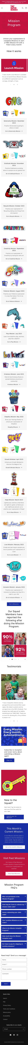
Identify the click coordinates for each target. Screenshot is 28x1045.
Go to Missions (14, 604)
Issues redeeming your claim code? (11, 913)
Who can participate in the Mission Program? (11, 898)
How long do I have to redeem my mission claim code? (13, 906)
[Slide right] (17, 84)
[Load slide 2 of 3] (14, 659)
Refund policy (7, 1012)
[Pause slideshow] (25, 659)
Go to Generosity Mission (12, 131)
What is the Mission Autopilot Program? (12, 929)
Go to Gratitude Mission (13, 173)
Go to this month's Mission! (14, 847)
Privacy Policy (7, 1005)
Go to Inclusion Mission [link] (13, 597)
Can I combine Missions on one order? (12, 921)
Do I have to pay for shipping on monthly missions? (12, 945)
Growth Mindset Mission (13, 467)
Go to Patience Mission (13, 301)
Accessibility (6, 1015)
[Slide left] (10, 84)
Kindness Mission (13, 384)
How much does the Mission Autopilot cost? (11, 937)
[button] (2, 8)
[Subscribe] (23, 1029)
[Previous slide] (9, 659)
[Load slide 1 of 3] (12, 659)
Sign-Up (9, 760)
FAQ (4, 1001)
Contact (5, 1019)
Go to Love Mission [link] (13, 555)
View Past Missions (14, 873)
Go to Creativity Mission (13, 259)
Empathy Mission (13, 427)
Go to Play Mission (12, 342)
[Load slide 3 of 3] (16, 659)
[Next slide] (18, 659)
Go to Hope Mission (13, 512)
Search (5, 998)
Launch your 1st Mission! (11, 816)
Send (5, 983)
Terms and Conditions (9, 1009)
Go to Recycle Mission (13, 216)
